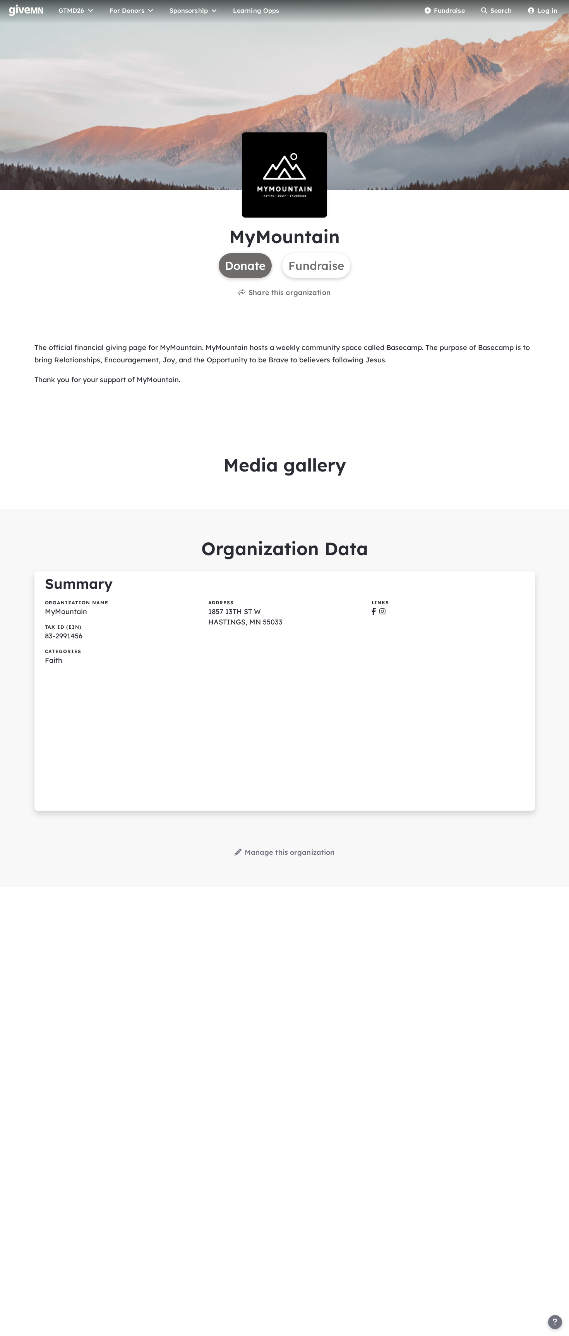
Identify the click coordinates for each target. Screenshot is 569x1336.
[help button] (555, 1322)
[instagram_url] (382, 611)
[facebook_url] (374, 611)
